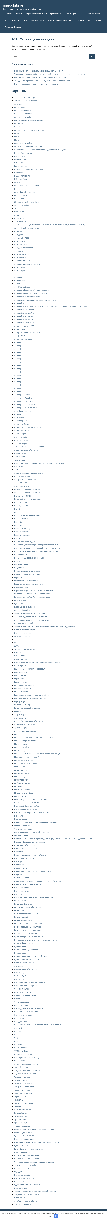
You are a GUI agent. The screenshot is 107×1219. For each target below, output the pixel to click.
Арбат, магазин (20, 483)
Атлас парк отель (21, 486)
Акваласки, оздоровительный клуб (29, 447)
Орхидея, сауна (21, 835)
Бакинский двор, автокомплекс (27, 499)
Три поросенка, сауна (23, 1103)
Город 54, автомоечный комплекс (28, 584)
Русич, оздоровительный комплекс (29, 936)
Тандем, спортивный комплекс (27, 1070)
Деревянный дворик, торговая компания (31, 620)
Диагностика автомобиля (25, 623)
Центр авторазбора (22, 1145)
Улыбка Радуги (20, 1113)
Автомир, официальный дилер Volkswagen (32, 290)
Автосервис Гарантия (23, 401)
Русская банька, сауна (24, 943)
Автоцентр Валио (21, 424)
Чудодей (18, 1171)
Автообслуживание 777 (24, 326)
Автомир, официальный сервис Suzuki (30, 293)
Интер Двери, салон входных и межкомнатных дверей (37, 662)
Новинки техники (93, 14)
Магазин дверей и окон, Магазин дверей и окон (34, 737)
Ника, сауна (19, 816)
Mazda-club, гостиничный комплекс (29, 169)
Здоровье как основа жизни (36, 14)
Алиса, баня (19, 456)
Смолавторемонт (21, 1005)
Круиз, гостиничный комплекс (27, 708)
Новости (18, 14)
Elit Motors (18, 123)
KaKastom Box (20, 156)
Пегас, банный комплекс (24, 845)
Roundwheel (19, 198)
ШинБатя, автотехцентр (24, 1178)
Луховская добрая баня (24, 724)
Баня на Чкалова (21, 518)
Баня (16, 512)
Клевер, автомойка (22, 688)
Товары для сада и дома (25, 1087)
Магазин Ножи (20, 744)
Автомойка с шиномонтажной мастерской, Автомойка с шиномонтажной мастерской (50, 306)
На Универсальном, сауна (25, 809)
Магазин (18, 734)
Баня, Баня (19, 522)
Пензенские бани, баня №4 (26, 848)
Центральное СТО (22, 1152)
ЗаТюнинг (18, 646)
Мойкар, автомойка (22, 783)
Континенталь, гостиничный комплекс (30, 698)
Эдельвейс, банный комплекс (27, 1185)
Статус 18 (18, 1028)
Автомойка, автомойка (24, 309)
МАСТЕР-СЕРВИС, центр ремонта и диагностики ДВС (37, 754)
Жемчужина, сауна (22, 633)
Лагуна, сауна (20, 714)
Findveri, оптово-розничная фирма (29, 130)
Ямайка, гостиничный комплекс (27, 1201)
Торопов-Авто (20, 1096)
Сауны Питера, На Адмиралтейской (29, 982)
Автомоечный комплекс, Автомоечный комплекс (35, 300)
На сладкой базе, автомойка (26, 806)
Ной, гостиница (20, 819)
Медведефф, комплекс (24, 760)
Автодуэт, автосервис (23, 247)
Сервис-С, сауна (21, 989)
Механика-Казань (21, 770)
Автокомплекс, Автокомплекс (27, 264)
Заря (16, 639)
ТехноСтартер (20, 1080)
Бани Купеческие (21, 505)
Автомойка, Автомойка (24, 313)
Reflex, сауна (19, 189)
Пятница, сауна (21, 894)
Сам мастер (19, 966)
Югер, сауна (19, 1198)
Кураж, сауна (19, 711)
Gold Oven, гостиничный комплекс (28, 146)
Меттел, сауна (20, 767)
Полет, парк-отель (22, 878)
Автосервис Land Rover (24, 394)
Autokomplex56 (20, 107)
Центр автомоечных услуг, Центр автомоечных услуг (37, 1142)
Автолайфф (19, 267)
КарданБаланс (20, 675)
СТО (16, 1034)
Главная (8, 14)
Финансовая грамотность (34, 20)
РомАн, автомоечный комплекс (27, 927)
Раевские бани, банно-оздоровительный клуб (34, 897)
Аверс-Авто (19, 218)
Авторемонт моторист (23, 339)
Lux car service (20, 166)
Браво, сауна (20, 538)
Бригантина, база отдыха (25, 541)
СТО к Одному (20, 1047)
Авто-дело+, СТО (21, 221)
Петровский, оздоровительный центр (30, 855)
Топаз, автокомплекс (23, 1093)
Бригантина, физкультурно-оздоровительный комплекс (38, 545)
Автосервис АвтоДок (23, 398)
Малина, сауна (20, 750)
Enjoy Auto (18, 127)
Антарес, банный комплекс (26, 479)
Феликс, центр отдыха (23, 1132)
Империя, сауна (21, 652)
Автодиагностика (21, 238)
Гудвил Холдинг (21, 600)
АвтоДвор (18, 234)
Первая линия (20, 852)
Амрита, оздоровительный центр (28, 473)
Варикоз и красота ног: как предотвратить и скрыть (36, 84)
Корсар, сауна (20, 701)
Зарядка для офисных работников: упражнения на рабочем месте (43, 80)
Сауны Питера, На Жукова (25, 985)
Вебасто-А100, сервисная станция (29, 558)
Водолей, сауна (21, 564)
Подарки (18, 874)
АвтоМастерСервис (22, 287)
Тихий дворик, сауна (23, 1083)
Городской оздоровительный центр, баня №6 (33, 590)
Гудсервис (18, 603)
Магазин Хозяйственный (25, 747)
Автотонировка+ (21, 420)
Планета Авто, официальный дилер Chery (32, 871)
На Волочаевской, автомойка (27, 803)
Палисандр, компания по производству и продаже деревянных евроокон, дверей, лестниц (53, 838)
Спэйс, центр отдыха (23, 1015)
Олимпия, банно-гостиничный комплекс (31, 832)
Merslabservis (20, 172)
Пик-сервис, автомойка (24, 858)
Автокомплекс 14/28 (22, 261)
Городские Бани (21, 587)
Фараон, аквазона (22, 1126)
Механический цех (22, 773)
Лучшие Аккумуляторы (24, 727)
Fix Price (18, 133)
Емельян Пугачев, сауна (24, 629)
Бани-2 (17, 509)
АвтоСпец (18, 414)
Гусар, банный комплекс (24, 607)
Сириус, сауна (20, 998)
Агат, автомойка (21, 437)
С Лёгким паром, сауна (24, 963)
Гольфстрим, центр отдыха (26, 581)
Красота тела (55, 14)
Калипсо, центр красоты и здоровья (29, 669)
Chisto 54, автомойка (23, 117)
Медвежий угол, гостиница (25, 763)
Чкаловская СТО (21, 1168)
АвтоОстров (19, 329)
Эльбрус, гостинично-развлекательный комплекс (35, 1191)
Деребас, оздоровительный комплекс (30, 616)
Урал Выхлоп (20, 1119)
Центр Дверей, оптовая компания (28, 1149)
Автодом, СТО (20, 244)
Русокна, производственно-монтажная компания (35, 940)
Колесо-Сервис (21, 692)
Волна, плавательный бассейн (27, 571)
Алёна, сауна (20, 453)
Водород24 (19, 567)
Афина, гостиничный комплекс (27, 489)
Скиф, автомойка (21, 1002)
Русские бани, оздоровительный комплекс (32, 956)
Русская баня (20, 946)
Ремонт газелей (21, 917)
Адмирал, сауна (21, 440)
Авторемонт (19, 336)
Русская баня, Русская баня (26, 949)
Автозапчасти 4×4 (21, 254)
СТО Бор (18, 1044)
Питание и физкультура (73, 14)
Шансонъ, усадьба (22, 1175)
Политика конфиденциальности (60, 20)
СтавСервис (19, 1018)
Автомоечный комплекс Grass (27, 296)
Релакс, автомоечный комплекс (27, 907)
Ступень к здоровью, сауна (26, 1064)
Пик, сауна (18, 861)
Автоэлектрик (20, 434)
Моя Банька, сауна (22, 790)
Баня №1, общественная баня (27, 515)
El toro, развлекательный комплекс (29, 120)
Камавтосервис (21, 672)
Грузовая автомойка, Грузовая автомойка (32, 594)
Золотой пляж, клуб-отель (25, 649)
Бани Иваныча (20, 502)
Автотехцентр (20, 417)
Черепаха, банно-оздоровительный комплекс (34, 1162)
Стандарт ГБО (20, 1021)
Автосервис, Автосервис (25, 404)
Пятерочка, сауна (21, 887)
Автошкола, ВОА (21, 430)
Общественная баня (23, 825)
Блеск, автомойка (22, 532)
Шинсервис (19, 1181)
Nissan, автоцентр (22, 176)
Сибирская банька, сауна (25, 995)
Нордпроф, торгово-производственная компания (35, 822)
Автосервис (19, 342)
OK (56, 1216)
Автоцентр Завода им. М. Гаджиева (29, 427)
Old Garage (18, 182)
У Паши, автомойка (22, 1110)
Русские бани (20, 953)
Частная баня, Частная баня (26, 1155)
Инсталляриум (20, 656)
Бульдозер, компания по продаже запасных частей (36, 551)
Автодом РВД (20, 241)
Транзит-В (18, 1100)
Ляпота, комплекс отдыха (25, 731)
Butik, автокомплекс (23, 110)
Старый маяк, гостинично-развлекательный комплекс (37, 1025)
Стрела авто (19, 1060)
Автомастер (19, 277)
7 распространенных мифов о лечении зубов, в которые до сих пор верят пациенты (50, 74)
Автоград (18, 231)
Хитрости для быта (12, 20)
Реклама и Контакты (13, 27)
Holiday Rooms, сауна (23, 153)
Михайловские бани (23, 780)
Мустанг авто (20, 796)
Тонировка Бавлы (22, 1090)
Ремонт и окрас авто (23, 920)
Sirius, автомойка (21, 205)
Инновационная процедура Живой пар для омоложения (38, 71)
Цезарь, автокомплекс (24, 1139)
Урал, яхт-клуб (20, 1123)
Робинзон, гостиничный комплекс (28, 923)
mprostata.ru (13, 5)
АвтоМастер (19, 283)
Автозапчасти (20, 251)
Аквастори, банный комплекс (26, 450)
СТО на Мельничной (23, 1054)
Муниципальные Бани (23, 793)
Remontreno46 (20, 195)
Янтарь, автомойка (22, 1204)
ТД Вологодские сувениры (25, 1074)
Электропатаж (20, 1188)
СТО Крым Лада (21, 1051)
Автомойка (19, 303)
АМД (16, 470)
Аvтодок (17, 215)
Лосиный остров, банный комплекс (29, 721)
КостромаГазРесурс (22, 705)
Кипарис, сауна (20, 682)
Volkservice (19, 212)
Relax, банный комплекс (24, 192)
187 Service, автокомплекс (25, 101)
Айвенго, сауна (20, 443)
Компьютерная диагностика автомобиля (31, 695)
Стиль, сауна (19, 1031)
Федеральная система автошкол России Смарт (34, 1129)
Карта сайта (19, 678)
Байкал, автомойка (22, 496)
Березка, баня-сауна (23, 528)
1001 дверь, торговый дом (25, 97)
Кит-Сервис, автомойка (24, 685)
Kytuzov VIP (19, 163)
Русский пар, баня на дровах (26, 959)
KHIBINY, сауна (20, 159)
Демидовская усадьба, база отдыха (29, 613)
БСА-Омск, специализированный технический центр (37, 548)
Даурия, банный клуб (23, 610)
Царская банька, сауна (24, 1136)
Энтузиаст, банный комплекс (26, 1194)
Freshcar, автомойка (23, 143)
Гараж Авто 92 (20, 577)
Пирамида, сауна (21, 868)
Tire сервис (19, 208)
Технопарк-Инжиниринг (24, 1077)
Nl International (20, 179)
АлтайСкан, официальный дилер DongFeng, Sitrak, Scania (39, 463)
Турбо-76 (18, 1106)
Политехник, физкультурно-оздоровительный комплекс (38, 881)
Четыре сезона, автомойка (25, 1165)
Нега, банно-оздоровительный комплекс (31, 812)
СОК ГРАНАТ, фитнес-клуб (26, 1012)
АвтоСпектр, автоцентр (24, 411)
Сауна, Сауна (20, 972)
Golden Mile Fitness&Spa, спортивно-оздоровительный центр (40, 150)
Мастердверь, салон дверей (26, 757)
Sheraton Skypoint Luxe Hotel (26, 202)
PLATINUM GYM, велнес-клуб (26, 185)
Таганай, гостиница (22, 1067)
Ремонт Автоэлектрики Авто (26, 914)
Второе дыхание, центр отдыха (27, 574)
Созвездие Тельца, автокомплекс (28, 1008)
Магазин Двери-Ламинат (25, 740)
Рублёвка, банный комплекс (26, 933)
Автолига (18, 274)
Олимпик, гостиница (23, 829)
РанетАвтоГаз (20, 901)
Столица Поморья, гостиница (27, 1057)
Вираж (17, 561)
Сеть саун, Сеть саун (23, 992)
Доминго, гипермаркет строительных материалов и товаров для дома (44, 626)
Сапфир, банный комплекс (25, 969)
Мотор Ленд (19, 786)
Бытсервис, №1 (20, 554)
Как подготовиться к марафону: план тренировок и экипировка (41, 77)
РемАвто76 (19, 910)
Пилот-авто (19, 865)
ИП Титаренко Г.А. (22, 665)
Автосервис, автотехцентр (25, 407)
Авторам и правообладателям (89, 20)
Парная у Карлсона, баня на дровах (29, 842)
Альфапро (18, 466)
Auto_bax (18, 104)
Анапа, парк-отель (22, 476)
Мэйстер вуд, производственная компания (32, 799)
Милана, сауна (20, 776)
